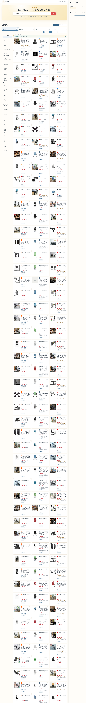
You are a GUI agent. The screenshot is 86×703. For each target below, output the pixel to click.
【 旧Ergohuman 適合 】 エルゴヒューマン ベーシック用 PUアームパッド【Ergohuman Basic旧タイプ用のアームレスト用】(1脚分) (61, 546)
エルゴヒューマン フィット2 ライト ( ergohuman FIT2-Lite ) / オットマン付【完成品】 (61, 129)
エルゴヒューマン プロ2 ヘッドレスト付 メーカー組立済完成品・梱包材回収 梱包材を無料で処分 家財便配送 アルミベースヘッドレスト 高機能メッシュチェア (25, 660)
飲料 (4, 141)
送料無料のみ (32, 18)
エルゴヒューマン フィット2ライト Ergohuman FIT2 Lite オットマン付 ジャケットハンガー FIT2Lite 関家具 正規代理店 (25, 470)
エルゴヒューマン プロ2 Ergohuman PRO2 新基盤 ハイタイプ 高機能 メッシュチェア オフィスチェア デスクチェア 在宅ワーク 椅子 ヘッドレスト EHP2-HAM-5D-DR (25, 204)
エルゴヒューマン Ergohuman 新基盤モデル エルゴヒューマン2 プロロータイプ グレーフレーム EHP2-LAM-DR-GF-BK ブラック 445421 (43, 470)
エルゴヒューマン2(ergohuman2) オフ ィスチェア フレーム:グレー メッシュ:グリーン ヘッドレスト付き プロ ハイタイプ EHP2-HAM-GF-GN (43, 331)
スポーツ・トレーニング (7, 114)
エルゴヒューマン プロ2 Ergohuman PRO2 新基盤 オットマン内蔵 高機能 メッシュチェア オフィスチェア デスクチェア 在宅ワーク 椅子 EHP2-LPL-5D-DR (25, 521)
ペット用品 (5, 146)
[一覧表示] (43, 32)
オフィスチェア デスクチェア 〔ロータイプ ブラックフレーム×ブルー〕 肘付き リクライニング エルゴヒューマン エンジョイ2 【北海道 (43, 242)
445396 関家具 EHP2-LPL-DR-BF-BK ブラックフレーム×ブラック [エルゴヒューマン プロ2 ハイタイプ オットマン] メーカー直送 (43, 597)
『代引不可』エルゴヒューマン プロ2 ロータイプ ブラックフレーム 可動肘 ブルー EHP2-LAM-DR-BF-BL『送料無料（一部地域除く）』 (43, 457)
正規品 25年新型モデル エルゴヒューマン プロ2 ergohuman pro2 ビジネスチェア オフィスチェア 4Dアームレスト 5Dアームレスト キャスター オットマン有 (25, 154)
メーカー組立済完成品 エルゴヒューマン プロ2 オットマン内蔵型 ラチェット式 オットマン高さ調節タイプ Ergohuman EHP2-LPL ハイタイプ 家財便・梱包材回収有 (25, 672)
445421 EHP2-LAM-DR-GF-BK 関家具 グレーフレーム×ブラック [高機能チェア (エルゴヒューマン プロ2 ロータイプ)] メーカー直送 (43, 533)
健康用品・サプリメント (7, 109)
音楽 (4, 135)
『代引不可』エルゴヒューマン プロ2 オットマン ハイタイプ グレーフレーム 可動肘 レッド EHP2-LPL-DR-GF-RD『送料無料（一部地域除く (43, 521)
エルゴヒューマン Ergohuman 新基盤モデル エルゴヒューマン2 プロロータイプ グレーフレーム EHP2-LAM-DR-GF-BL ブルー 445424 (43, 483)
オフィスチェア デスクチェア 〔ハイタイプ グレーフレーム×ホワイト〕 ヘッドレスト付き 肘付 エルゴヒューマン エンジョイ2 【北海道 (43, 344)
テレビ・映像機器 (6, 64)
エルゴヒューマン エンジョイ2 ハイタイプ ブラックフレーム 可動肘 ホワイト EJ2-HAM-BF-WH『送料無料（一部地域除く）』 (43, 318)
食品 (4, 140)
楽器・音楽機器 (5, 80)
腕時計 (4, 90)
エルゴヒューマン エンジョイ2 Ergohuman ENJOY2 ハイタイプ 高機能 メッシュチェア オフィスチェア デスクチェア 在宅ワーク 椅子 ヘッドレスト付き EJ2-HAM (25, 495)
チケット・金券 (5, 150)
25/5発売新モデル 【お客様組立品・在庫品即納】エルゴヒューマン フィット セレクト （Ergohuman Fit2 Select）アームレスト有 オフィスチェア (25, 305)
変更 (65, 36)
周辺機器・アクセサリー (7, 49)
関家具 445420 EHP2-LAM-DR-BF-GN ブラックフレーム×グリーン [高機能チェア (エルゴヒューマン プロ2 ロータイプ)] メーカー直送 (43, 559)
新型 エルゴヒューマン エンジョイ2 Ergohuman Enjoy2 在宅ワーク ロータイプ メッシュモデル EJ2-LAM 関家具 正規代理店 (25, 445)
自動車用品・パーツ (6, 129)
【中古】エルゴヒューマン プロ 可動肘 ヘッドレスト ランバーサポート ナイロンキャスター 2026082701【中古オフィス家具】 (25, 293)
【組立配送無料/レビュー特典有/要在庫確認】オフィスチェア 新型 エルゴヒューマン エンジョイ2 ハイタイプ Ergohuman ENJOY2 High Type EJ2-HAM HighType (25, 457)
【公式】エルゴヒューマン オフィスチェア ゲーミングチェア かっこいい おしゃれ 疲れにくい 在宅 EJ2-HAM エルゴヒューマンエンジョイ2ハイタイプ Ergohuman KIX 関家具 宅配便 (61, 634)
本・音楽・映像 (5, 132)
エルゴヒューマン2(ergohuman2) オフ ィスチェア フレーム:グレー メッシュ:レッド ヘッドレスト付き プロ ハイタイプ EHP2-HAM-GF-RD (43, 584)
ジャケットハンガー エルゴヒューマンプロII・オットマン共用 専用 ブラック (25, 546)
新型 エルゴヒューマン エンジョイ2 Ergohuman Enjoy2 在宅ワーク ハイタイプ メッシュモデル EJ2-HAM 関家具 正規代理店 (25, 331)
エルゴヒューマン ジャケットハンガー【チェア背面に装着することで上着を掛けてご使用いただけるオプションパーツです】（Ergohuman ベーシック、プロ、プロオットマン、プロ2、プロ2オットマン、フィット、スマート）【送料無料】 (61, 533)
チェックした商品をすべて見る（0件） (80, 15)
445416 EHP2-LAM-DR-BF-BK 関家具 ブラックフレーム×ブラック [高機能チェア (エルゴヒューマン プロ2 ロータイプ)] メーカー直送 (43, 217)
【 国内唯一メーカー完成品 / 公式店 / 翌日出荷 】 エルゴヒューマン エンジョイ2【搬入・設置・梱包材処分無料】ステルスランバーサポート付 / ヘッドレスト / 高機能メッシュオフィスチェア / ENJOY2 (61, 280)
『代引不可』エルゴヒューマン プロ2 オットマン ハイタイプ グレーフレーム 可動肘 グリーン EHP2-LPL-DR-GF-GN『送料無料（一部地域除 (43, 495)
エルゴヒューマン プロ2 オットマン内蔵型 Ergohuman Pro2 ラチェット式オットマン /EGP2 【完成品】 (25, 217)
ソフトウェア (5, 53)
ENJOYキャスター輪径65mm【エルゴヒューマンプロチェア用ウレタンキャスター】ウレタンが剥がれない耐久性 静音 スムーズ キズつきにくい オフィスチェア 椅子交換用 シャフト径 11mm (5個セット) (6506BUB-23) (43, 129)
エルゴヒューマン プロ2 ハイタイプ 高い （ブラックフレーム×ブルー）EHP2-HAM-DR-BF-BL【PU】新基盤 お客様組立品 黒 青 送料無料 (43, 280)
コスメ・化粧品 (5, 105)
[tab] (10, 29)
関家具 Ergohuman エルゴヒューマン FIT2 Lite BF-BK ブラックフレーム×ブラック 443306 (25, 571)
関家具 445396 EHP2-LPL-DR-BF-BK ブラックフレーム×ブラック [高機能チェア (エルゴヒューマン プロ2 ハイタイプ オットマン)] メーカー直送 (61, 660)
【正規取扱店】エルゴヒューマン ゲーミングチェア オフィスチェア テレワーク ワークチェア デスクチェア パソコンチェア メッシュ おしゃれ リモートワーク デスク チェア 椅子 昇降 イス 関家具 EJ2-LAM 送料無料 (61, 698)
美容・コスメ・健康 (5, 104)
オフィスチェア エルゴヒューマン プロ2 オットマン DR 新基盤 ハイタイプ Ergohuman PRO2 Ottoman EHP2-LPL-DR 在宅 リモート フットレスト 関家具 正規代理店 (25, 609)
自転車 (4, 124)
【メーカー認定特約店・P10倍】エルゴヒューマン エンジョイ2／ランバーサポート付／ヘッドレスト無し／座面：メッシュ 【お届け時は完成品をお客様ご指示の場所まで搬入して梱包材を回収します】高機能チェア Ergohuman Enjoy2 (61, 293)
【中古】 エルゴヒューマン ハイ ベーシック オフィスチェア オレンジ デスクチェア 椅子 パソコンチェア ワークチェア (61, 685)
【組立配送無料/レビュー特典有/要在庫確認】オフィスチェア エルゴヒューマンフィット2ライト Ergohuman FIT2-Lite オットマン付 (61, 79)
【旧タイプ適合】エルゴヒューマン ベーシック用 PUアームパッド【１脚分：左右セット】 (25, 255)
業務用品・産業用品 (6, 151)
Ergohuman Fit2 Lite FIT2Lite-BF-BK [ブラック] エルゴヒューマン (43, 54)
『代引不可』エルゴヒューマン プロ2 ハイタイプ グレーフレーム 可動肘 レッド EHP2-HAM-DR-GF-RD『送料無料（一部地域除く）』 (43, 622)
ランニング (6, 115)
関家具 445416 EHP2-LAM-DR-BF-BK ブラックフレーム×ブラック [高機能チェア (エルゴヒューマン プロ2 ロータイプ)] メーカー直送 (43, 104)
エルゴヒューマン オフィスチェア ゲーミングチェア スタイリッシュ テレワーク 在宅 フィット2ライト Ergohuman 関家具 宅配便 (25, 104)
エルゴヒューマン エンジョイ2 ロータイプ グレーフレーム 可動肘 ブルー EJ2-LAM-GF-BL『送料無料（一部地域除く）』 (25, 191)
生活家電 (5, 69)
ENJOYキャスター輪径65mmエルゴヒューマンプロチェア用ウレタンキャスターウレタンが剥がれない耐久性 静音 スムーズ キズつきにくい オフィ (25, 394)
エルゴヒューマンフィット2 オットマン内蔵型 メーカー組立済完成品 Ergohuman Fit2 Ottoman (25, 647)
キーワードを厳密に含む (24, 18)
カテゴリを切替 (56, 24)
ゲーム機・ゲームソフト (7, 74)
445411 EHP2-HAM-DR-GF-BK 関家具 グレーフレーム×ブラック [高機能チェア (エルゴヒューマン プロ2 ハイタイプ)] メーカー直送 (43, 229)
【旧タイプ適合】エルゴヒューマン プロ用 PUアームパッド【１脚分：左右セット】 (61, 41)
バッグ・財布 (5, 89)
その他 (4, 145)
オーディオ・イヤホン (6, 65)
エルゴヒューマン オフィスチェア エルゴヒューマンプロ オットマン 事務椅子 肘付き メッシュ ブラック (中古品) (25, 559)
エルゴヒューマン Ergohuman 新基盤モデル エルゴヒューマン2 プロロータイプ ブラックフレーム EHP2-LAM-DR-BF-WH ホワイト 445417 (25, 54)
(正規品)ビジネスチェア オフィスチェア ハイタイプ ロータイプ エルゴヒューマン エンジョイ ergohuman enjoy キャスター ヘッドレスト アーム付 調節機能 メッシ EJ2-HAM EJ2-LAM (61, 609)
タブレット (5, 58)
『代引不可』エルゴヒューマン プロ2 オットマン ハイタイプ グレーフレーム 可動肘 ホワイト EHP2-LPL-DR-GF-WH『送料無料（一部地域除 (43, 672)
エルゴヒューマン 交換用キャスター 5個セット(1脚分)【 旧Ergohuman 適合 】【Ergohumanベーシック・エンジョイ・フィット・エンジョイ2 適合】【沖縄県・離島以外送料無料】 (61, 229)
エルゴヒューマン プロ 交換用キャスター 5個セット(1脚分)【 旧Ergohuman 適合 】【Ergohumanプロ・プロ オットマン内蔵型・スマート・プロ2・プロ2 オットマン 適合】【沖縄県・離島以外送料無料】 (61, 394)
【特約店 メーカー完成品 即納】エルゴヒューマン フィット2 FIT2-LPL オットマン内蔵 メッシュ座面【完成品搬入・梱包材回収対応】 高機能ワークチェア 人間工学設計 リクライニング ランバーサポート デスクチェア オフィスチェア (61, 104)
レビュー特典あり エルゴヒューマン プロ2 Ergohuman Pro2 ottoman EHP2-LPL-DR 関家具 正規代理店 (43, 167)
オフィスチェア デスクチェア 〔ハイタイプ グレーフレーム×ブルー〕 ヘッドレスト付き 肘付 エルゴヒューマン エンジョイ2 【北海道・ (43, 609)
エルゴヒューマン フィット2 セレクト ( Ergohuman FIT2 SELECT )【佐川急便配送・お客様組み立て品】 (25, 318)
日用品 (4, 99)
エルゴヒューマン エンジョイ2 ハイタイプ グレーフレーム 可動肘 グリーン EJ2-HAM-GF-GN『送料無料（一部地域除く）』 (43, 255)
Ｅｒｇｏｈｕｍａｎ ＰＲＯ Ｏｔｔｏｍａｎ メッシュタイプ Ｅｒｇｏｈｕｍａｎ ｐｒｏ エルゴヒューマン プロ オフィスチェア (43, 508)
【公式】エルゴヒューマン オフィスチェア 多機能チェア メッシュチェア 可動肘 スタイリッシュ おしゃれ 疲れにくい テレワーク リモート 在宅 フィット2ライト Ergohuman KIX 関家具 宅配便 (61, 457)
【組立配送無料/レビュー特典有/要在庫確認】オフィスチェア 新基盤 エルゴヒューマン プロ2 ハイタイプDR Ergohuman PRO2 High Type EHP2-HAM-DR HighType (25, 597)
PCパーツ (5, 45)
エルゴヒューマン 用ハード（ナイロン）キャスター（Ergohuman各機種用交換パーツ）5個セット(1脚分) (25, 267)
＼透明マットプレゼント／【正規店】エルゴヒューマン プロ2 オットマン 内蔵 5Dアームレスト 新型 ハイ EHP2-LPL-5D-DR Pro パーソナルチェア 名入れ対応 (61, 356)
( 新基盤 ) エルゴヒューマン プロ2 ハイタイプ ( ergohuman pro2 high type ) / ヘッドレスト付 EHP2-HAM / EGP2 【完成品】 (25, 356)
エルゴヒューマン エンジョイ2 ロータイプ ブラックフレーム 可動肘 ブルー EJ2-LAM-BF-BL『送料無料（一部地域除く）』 (43, 154)
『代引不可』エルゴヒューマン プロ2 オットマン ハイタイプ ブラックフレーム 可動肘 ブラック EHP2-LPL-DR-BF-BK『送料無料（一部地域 (43, 204)
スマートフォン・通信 (6, 55)
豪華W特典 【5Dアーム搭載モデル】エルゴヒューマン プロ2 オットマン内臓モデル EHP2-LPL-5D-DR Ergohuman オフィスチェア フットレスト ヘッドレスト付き (25, 685)
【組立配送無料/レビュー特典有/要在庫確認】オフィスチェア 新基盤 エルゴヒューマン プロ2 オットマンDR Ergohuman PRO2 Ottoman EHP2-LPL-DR (25, 344)
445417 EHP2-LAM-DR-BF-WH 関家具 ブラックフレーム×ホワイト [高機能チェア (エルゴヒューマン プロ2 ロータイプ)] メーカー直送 (25, 91)
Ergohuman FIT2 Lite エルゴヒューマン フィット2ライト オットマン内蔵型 (25, 483)
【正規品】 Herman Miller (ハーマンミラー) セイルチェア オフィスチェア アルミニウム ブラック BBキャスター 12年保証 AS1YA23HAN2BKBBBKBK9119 (61, 142)
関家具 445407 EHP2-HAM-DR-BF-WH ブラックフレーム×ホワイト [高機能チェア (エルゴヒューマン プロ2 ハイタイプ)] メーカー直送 (61, 167)
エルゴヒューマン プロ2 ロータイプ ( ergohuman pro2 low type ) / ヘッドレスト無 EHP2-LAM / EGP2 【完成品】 (25, 508)
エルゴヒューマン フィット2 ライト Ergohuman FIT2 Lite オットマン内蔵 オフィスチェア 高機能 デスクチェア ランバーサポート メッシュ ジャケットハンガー (43, 117)
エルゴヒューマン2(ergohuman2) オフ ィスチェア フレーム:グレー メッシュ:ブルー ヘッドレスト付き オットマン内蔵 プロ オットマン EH (43, 698)
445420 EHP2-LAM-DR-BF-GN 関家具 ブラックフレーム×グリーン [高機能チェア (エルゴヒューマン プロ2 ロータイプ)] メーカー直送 (43, 394)
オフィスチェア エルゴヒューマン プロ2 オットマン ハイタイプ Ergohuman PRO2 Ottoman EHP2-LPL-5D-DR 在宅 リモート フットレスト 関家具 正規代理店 (25, 634)
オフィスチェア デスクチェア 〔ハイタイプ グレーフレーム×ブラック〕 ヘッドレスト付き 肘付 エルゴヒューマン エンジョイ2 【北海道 (43, 419)
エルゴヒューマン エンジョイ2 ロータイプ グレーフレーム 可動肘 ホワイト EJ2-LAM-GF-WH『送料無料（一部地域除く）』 (43, 647)
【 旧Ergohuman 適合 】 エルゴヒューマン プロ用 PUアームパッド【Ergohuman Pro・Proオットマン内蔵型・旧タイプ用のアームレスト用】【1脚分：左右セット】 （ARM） (61, 381)
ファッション (5, 82)
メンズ (4, 85)
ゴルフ (4, 125)
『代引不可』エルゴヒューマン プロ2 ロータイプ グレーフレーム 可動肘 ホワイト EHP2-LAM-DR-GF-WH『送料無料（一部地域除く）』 (43, 634)
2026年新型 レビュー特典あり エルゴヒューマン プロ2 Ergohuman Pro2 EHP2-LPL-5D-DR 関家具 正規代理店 (25, 229)
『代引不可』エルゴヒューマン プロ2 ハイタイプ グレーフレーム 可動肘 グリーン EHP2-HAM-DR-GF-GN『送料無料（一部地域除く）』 (43, 267)
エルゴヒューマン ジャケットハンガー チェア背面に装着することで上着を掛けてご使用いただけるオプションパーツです (25, 419)
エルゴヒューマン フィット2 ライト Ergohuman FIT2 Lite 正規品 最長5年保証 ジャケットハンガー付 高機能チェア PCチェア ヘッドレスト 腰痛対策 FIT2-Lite (25, 584)
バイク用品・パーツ (6, 130)
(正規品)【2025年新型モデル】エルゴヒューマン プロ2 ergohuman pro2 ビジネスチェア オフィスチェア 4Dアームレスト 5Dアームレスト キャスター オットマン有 (61, 331)
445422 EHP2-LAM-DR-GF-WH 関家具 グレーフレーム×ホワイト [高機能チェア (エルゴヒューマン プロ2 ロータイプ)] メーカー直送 (43, 407)
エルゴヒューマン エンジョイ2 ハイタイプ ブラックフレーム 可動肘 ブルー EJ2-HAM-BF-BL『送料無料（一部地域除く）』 (43, 305)
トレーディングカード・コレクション (7, 79)
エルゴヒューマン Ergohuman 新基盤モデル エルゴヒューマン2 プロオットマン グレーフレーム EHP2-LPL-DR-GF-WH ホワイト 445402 (43, 382)
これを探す (22, 48)
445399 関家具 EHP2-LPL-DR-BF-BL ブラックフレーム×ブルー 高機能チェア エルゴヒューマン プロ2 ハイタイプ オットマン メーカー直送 (43, 356)
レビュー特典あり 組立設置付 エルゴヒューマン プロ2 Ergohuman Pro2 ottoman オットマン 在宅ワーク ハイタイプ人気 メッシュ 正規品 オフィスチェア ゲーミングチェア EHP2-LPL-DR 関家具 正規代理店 (61, 54)
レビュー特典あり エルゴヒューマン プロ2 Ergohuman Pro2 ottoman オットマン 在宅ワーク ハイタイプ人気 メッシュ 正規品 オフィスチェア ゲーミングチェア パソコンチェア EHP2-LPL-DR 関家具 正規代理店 (25, 79)
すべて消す (83, 12)
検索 (53, 13)
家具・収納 (5, 95)
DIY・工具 (5, 100)
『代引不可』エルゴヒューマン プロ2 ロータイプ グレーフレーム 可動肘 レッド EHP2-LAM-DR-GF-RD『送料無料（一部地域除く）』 (61, 67)
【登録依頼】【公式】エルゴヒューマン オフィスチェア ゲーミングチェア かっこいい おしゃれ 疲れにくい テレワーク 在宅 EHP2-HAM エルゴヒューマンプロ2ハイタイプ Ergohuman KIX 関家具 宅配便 (61, 508)
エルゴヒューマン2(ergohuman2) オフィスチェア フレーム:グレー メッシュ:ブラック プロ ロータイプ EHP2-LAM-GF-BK (43, 546)
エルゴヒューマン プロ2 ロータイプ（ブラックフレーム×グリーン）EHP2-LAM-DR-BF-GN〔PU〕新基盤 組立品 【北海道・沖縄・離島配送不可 (43, 660)
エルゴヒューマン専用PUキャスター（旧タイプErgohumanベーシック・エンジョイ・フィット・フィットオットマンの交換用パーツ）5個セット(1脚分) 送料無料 (43, 67)
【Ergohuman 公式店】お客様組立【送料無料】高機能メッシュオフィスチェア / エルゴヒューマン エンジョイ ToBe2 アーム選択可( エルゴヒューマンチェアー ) (61, 242)
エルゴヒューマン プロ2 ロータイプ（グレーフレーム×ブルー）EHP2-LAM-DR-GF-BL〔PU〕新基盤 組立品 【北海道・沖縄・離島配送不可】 (43, 432)
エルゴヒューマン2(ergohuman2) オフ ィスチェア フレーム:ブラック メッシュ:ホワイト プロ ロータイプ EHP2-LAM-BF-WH (43, 685)
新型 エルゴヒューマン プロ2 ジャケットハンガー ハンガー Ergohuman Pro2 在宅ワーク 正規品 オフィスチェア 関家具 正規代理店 (25, 407)
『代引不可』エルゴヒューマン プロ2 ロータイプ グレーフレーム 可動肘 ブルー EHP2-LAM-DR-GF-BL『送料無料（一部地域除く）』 (61, 117)
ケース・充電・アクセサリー (7, 59)
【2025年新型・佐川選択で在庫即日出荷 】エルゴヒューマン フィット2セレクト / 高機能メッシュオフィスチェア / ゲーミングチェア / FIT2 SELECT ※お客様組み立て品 (61, 255)
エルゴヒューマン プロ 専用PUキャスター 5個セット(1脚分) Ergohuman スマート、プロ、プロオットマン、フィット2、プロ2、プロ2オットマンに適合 (25, 280)
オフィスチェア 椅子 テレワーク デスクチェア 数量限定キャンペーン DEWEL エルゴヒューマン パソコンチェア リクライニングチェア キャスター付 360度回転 (25, 698)
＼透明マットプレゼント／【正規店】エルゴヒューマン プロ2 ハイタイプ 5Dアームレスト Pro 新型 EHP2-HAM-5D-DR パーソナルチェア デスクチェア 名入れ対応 (61, 495)
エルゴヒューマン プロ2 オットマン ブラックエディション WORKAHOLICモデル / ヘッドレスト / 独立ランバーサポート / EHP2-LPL (25, 381)
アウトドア (5, 120)
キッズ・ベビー (5, 86)
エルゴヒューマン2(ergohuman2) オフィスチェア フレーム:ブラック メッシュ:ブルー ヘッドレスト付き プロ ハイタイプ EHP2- (25, 142)
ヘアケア (5, 108)
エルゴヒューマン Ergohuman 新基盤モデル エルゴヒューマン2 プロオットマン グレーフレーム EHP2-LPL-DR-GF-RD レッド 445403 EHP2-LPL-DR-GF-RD (43, 369)
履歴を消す (83, 6)
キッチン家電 (5, 68)
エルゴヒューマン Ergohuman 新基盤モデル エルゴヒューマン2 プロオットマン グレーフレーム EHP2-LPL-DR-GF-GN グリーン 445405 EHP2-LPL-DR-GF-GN (43, 572)
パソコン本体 (5, 40)
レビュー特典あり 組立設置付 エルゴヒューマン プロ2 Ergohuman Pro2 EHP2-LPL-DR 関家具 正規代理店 (61, 179)
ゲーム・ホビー (5, 73)
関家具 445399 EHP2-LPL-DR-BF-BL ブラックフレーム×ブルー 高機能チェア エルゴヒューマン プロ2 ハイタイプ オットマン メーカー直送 (43, 293)
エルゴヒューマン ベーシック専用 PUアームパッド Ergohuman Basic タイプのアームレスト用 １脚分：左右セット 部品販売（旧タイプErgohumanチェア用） (25, 432)
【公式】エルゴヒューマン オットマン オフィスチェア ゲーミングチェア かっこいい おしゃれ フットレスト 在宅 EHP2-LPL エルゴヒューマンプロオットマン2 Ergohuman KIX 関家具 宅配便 (61, 217)
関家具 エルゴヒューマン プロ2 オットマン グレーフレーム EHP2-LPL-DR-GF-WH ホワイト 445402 (25, 622)
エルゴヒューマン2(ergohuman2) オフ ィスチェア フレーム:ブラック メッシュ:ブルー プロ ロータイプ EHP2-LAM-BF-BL (43, 445)
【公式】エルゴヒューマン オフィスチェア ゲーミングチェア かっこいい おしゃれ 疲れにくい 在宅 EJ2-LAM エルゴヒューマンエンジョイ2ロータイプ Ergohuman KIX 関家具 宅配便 (61, 419)
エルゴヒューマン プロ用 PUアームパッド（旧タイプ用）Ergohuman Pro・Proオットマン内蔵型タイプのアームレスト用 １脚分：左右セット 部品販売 (25, 242)
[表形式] (45, 32)
